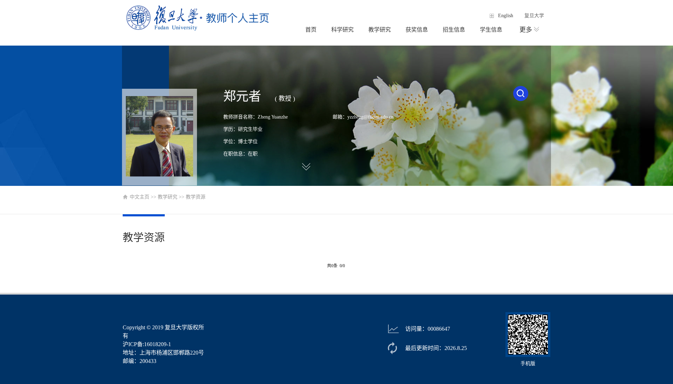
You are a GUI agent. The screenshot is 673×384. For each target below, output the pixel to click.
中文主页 (139, 197)
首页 (311, 30)
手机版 (528, 363)
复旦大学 (534, 15)
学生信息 (491, 30)
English (505, 15)
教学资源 (195, 197)
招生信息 (454, 30)
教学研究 (379, 30)
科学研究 (342, 30)
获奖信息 (417, 30)
